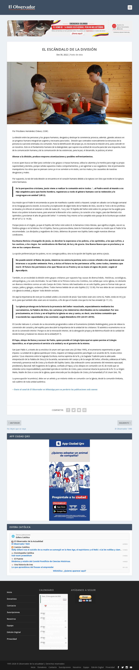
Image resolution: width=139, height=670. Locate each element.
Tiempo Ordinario (50, 599)
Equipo (10, 625)
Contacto (11, 605)
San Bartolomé (53, 613)
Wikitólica (57, 571)
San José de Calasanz (55, 623)
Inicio (9, 592)
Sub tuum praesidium (22, 555)
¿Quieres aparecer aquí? (75, 571)
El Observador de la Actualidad (28, 541)
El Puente (18, 558)
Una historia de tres (23, 564)
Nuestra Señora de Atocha (58, 642)
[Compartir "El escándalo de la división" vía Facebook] (68, 410)
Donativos (12, 599)
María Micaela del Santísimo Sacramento (65, 620)
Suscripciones (13, 612)
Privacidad (12, 639)
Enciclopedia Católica (24, 553)
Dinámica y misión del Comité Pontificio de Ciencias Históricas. (41, 561)
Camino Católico (22, 547)
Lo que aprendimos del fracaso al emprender (33, 567)
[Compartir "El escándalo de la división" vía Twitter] (73, 410)
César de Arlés (52, 631)
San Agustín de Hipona (56, 637)
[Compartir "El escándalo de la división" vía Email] (79, 410)
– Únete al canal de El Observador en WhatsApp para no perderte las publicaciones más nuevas (54, 389)
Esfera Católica (23, 537)
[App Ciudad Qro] (69, 480)
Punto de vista (76, 54)
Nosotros (11, 619)
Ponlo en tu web (58, 647)
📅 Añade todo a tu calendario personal (53, 607)
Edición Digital (14, 632)
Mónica (49, 633)
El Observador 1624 (21, 544)
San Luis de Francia (55, 618)
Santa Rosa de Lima (51, 601)
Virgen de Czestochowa (57, 626)
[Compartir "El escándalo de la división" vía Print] (84, 410)
